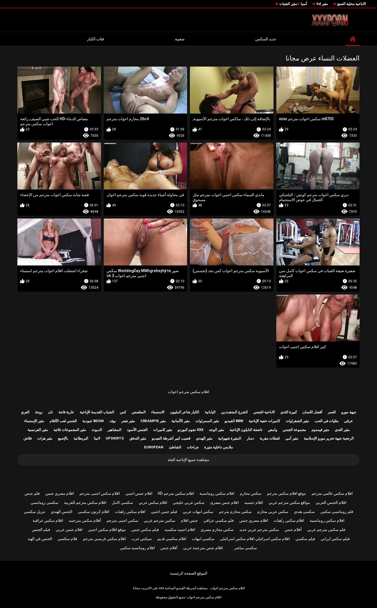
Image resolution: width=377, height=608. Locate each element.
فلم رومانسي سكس (336, 511)
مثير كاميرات (162, 430)
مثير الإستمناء (34, 421)
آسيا (304, 4)
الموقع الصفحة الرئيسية (188, 573)
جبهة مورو (348, 412)
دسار (250, 438)
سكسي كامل (122, 502)
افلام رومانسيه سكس (137, 548)
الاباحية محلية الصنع (351, 4)
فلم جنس (32, 493)
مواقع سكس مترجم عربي (289, 502)
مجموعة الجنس (294, 430)
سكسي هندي (304, 511)
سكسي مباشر (245, 548)
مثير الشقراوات (297, 421)
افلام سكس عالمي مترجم (332, 493)
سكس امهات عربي (198, 511)
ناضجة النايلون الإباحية (246, 430)
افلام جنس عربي (69, 529)
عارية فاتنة (66, 412)
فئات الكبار (95, 39)
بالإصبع (63, 438)
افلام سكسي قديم (171, 538)
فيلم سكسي (305, 538)
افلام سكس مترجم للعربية (85, 502)
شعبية (180, 39)
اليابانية (210, 412)
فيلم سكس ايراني (335, 538)
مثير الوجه (216, 430)
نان (50, 412)
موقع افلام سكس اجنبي (107, 529)
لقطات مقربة (270, 438)
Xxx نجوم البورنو (190, 430)
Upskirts (115, 438)
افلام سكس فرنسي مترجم (104, 538)
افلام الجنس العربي (330, 502)
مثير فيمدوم (320, 430)
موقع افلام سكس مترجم (286, 493)
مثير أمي (291, 438)
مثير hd (322, 4)
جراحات (193, 447)
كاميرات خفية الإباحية (264, 421)
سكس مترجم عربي (159, 520)
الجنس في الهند (40, 538)
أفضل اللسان (312, 412)
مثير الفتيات (288, 4)
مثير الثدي (342, 430)
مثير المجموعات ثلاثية (70, 430)
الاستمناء (157, 412)
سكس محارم (250, 493)
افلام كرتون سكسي (93, 511)
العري (25, 412)
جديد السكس (265, 39)
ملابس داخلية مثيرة (218, 447)
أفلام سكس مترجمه (85, 520)
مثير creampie (153, 421)
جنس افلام (189, 520)
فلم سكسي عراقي (218, 520)
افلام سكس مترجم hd (176, 493)
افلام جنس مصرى (224, 502)
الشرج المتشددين (234, 412)
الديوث (97, 430)
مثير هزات (44, 438)
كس (123, 412)
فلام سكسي (67, 538)
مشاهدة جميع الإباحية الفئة (188, 459)
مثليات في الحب (327, 421)
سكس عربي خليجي (189, 502)
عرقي (348, 421)
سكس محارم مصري (217, 529)
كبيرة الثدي (288, 412)
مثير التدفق (137, 438)
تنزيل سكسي (34, 511)
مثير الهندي (204, 438)
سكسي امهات (203, 538)
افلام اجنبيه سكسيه (179, 529)
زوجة (39, 412)
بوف (112, 421)
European (153, 447)
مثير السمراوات (207, 421)
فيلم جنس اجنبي (164, 511)
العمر (332, 412)
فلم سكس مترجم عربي (326, 529)
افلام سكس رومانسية (217, 493)
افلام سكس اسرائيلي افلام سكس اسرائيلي (255, 538)
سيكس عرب (141, 538)
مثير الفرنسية (38, 430)
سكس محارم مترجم (235, 511)
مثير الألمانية (180, 421)
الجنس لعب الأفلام (63, 421)
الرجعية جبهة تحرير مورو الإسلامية (329, 438)
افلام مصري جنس (59, 493)
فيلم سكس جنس (145, 529)
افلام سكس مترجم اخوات (188, 391)
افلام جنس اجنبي (138, 493)
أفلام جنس (293, 529)
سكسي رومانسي (45, 502)
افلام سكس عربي (153, 502)
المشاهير (114, 430)
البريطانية (81, 438)
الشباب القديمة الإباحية (97, 412)
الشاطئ (175, 447)
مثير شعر (128, 421)
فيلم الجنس (41, 529)
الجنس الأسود (137, 430)
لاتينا (97, 438)
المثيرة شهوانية (229, 438)
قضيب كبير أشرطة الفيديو (171, 438)
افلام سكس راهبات (130, 511)
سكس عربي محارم (272, 511)
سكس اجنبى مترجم (122, 520)
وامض (272, 430)
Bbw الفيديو (234, 421)
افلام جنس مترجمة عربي (203, 548)
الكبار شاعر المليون (184, 412)
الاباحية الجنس (264, 412)
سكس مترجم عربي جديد (259, 529)
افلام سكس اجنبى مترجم (99, 493)
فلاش (27, 438)
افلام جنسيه (253, 502)
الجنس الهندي (61, 511)
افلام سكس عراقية (48, 520)
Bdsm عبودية (93, 421)
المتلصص (139, 412)
